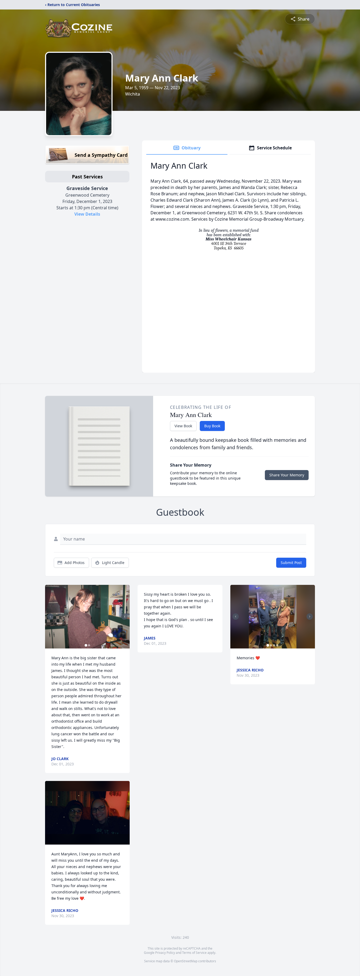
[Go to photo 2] (89, 645)
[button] (87, 616)
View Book (183, 425)
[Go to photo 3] (274, 645)
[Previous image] (50, 616)
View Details (87, 214)
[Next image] (124, 616)
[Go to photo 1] (86, 645)
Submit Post (291, 562)
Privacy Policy (165, 952)
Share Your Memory (286, 474)
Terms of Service (194, 952)
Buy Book (212, 425)
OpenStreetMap (185, 961)
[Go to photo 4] (277, 645)
